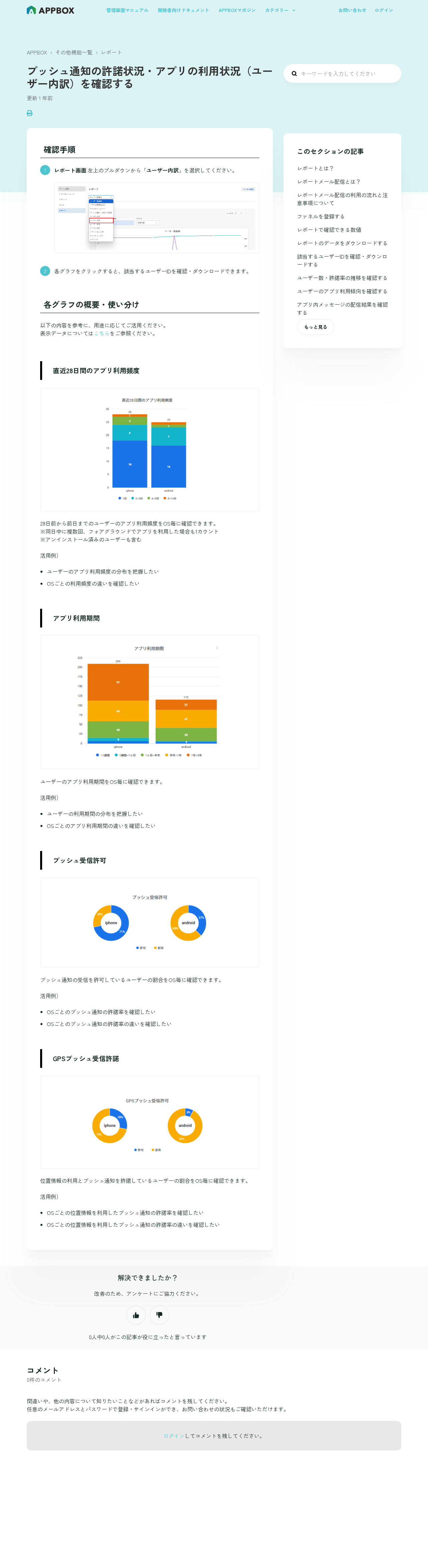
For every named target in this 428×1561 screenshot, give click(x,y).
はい (136, 1315)
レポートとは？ (315, 168)
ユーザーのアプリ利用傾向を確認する (342, 291)
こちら (102, 333)
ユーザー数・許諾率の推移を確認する (342, 278)
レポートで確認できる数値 (329, 230)
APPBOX (37, 52)
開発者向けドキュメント (183, 10)
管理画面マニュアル (127, 10)
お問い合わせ (352, 10)
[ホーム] (50, 10)
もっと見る (315, 326)
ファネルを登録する (321, 216)
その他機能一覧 (74, 52)
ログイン (174, 1436)
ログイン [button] (383, 10)
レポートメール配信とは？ (329, 181)
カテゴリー (277, 10)
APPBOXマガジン (237, 10)
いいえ (159, 1315)
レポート (111, 52)
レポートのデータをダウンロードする (342, 243)
